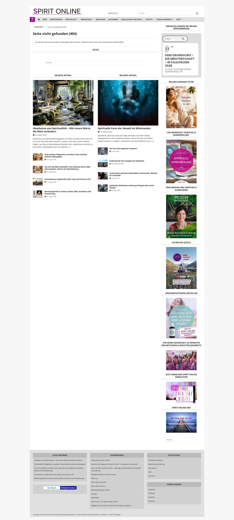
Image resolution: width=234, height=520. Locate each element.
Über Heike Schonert (98, 482)
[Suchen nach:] (95, 63)
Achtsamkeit (113, 19)
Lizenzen (151, 476)
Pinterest (151, 501)
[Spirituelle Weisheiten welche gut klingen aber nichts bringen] (103, 188)
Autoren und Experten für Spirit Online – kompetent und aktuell (114, 464)
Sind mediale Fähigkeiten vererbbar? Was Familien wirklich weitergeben (65, 155)
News (45, 19)
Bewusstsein (86, 19)
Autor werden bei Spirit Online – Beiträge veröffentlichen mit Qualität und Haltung (116, 469)
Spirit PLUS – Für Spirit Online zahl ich (104, 501)
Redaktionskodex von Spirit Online (103, 474)
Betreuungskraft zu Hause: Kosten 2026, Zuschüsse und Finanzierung (67, 192)
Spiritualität (70, 19)
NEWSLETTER (112, 13)
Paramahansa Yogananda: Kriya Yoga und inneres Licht (67, 179)
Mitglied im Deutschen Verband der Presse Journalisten (111, 505)
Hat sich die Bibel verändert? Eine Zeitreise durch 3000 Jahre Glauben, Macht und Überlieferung (67, 168)
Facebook (151, 489)
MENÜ (32, 20)
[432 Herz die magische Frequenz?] (103, 151)
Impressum (152, 468)
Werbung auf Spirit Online (100, 460)
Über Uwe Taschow (98, 486)
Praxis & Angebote (164, 19)
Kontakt (94, 494)
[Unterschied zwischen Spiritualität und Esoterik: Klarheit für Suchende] (103, 175)
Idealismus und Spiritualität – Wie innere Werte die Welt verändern (61, 130)
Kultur (149, 19)
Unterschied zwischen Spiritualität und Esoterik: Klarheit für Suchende (133, 174)
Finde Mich (95, 498)
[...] (69, 147)
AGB (149, 472)
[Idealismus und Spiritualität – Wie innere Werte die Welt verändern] (63, 103)
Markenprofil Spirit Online (100, 490)
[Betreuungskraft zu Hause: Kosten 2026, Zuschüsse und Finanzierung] (38, 194)
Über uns (94, 478)
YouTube (151, 493)
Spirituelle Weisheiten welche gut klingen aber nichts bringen (131, 186)
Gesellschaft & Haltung (131, 19)
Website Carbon (68, 488)
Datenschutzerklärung (156, 464)
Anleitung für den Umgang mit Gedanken (126, 161)
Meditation (100, 19)
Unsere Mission (56, 19)
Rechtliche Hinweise (155, 460)
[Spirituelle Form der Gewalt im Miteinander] (128, 103)
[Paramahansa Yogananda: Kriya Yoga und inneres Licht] (38, 181)
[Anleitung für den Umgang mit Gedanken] (103, 163)
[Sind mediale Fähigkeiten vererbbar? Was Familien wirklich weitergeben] (38, 157)
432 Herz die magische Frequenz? (123, 148)
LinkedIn (151, 497)
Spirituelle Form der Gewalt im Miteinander (124, 128)
